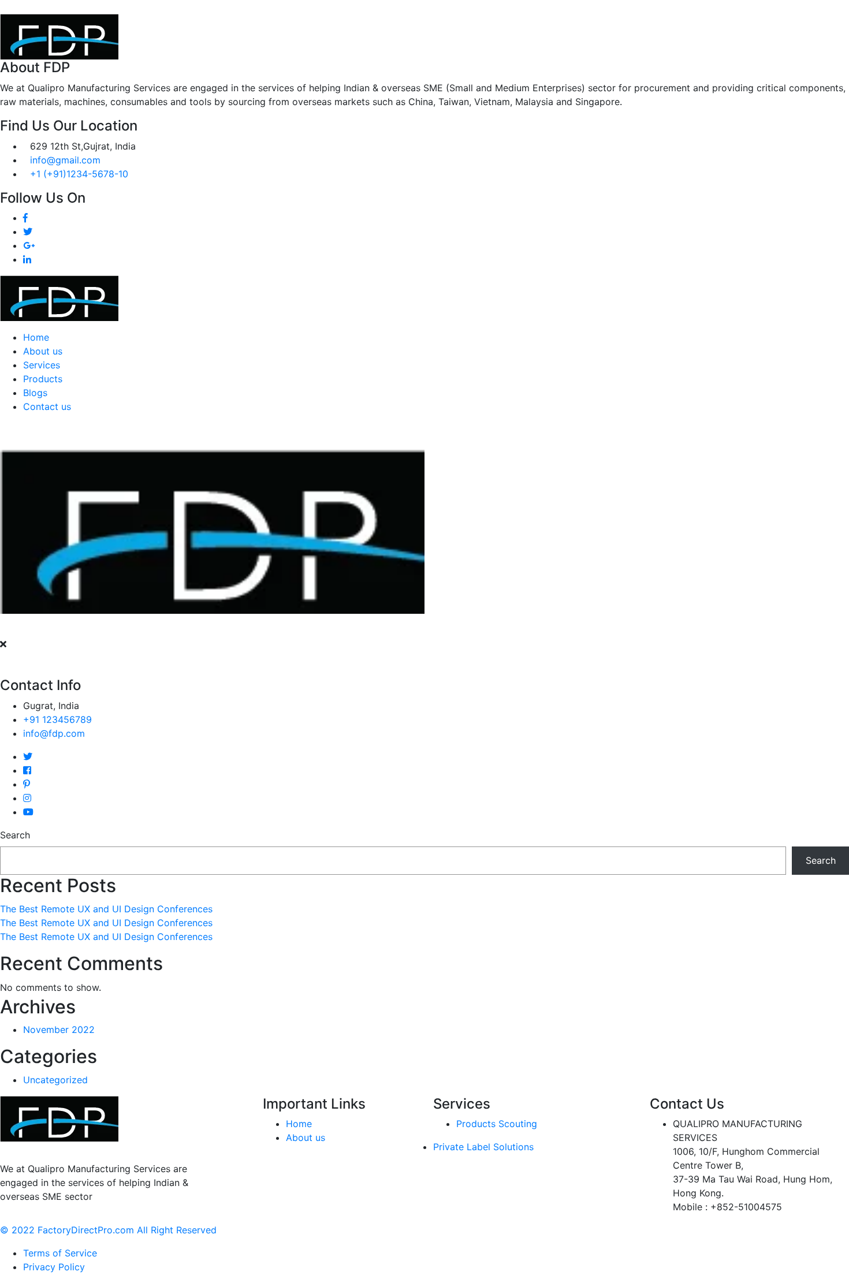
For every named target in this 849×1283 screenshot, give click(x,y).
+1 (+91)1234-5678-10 (79, 174)
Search (15, 835)
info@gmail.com (65, 160)
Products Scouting (496, 1123)
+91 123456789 (57, 719)
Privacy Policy (54, 1267)
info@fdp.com (54, 733)
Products (42, 379)
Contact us (47, 406)
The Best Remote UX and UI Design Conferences (106, 909)
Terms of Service (60, 1253)
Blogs (35, 392)
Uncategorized (55, 1080)
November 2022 (59, 1029)
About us (42, 351)
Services (41, 365)
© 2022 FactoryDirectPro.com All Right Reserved (108, 1230)
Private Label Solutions (483, 1147)
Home (36, 337)
